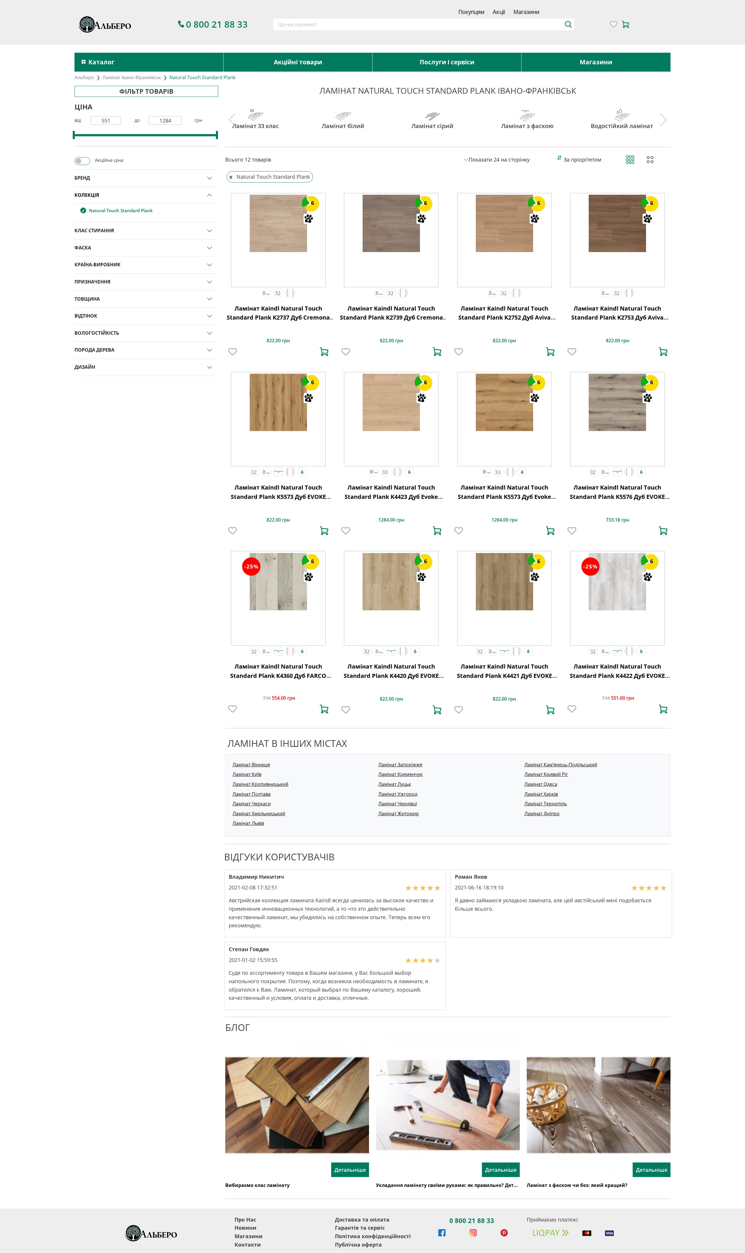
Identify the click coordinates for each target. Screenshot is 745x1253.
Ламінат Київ (247, 774)
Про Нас (245, 1219)
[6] (278, 222)
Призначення (92, 282)
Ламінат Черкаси (252, 803)
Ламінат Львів (248, 823)
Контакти (248, 1244)
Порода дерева (94, 350)
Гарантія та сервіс (360, 1227)
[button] (266, 293)
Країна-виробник (97, 264)
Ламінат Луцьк (394, 784)
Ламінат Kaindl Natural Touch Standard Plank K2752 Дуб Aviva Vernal (504, 317)
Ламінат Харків (541, 794)
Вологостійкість (96, 333)
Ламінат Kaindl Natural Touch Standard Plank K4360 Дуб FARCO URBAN (278, 675)
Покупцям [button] (471, 12)
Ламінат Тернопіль (545, 803)
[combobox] (424, 24)
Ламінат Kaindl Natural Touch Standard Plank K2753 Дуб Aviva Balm (617, 317)
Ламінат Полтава (252, 794)
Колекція (86, 195)
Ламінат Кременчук (400, 774)
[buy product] (324, 351)
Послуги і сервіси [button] (447, 62)
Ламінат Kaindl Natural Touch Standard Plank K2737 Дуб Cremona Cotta (278, 317)
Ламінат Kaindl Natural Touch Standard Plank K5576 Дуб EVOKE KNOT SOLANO (617, 496)
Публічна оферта (358, 1244)
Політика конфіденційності (373, 1236)
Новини (245, 1227)
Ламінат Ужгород (397, 794)
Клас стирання (94, 230)
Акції (499, 12)
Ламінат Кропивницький (260, 784)
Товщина (87, 299)
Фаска (82, 247)
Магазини (526, 12)
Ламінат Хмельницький (259, 813)
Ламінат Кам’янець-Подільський (560, 764)
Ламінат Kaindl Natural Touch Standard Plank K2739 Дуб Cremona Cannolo (391, 317)
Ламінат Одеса (540, 784)
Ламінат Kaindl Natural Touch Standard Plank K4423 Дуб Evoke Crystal (391, 496)
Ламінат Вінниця (251, 764)
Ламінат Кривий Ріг (546, 774)
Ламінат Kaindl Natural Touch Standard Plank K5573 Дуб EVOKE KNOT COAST (278, 496)
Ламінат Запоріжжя (400, 764)
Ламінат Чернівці (397, 803)
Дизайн (84, 367)
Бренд (82, 178)
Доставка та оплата (362, 1219)
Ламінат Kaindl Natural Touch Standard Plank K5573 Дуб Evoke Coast (504, 496)
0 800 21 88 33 (471, 1220)
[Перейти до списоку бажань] (613, 24)
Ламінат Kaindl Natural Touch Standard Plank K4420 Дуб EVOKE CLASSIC (391, 675)
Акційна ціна (109, 160)
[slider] (74, 135)
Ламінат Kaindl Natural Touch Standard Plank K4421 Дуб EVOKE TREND (504, 675)
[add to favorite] (232, 351)
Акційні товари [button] (298, 62)
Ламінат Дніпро (542, 813)
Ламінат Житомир (398, 813)
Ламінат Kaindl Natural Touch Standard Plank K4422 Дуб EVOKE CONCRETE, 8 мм (617, 675)
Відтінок (85, 316)
